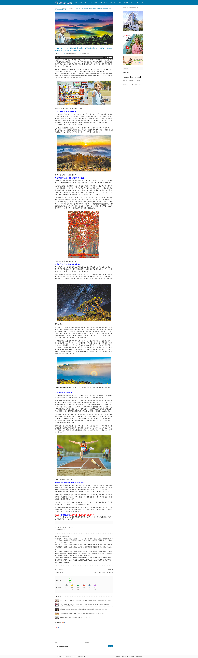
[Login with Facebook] (65, 622)
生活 (96, 2)
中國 (136, 84)
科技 (86, 2)
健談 (132, 77)
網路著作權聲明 (60, 529)
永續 (141, 2)
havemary (126, 77)
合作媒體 (62, 8)
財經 (81, 2)
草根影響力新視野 (68, 527)
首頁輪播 (71, 8)
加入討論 (58, 622)
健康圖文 (137, 77)
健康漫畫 (138, 81)
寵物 (132, 2)
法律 (137, 2)
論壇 (120, 2)
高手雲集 (118, 656)
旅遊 (105, 2)
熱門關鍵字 (126, 73)
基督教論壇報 (73, 53)
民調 (110, 2)
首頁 (56, 8)
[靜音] (107, 57)
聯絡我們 (124, 656)
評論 (76, 2)
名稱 (56, 642)
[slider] (111, 57)
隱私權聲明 (131, 656)
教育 (140, 84)
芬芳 (115, 2)
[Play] (56, 57)
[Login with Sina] (63, 622)
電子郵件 (87, 642)
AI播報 (126, 2)
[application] (84, 57)
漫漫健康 (131, 81)
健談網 (125, 81)
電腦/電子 (125, 84)
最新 (68, 8)
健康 (100, 2)
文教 (91, 2)
